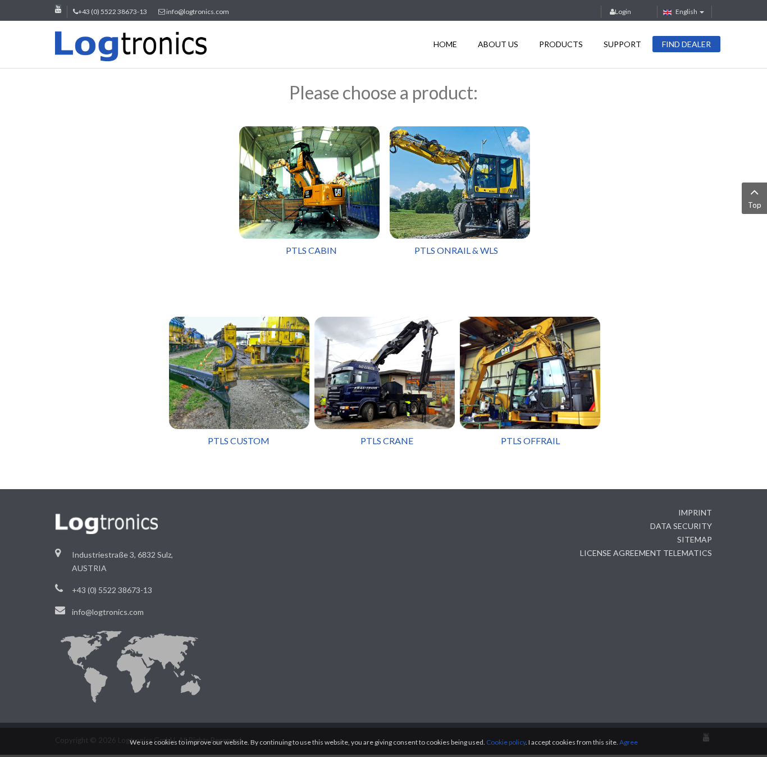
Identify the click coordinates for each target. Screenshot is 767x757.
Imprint (695, 512)
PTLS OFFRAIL (530, 440)
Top (754, 204)
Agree (628, 742)
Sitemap (694, 539)
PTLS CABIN (303, 250)
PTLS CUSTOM (246, 440)
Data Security (681, 526)
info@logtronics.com (197, 11)
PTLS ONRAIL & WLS (456, 250)
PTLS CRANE (386, 440)
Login (623, 11)
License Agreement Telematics (646, 553)
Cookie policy (506, 742)
